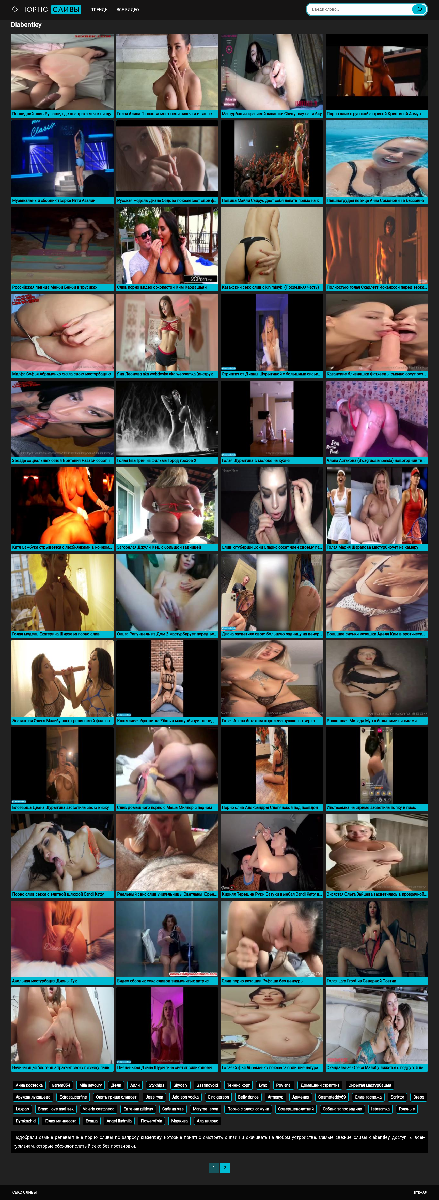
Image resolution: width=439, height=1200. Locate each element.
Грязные (407, 1109)
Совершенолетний (296, 1109)
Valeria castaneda (98, 1109)
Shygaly (180, 1085)
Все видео (128, 9)
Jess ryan (154, 1097)
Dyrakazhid (26, 1121)
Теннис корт (238, 1085)
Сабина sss (173, 1109)
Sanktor (397, 1097)
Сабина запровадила (342, 1109)
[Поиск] (419, 9)
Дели (116, 1085)
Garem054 (61, 1085)
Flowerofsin (151, 1121)
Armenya (275, 1097)
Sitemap (420, 1192)
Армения (300, 1097)
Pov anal (283, 1085)
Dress (418, 1097)
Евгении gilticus (138, 1109)
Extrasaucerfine (73, 1097)
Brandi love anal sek (56, 1109)
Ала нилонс (207, 1121)
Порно (49, 9)
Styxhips (156, 1085)
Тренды (100, 9)
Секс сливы (24, 1192)
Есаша (92, 1121)
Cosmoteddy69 (332, 1097)
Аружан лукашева (33, 1097)
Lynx (263, 1085)
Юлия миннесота (60, 1121)
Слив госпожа (368, 1097)
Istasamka (380, 1109)
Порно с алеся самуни (248, 1109)
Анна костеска (29, 1085)
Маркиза (179, 1121)
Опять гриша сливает (116, 1097)
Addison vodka (185, 1097)
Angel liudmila (119, 1121)
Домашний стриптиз (320, 1085)
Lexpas (22, 1109)
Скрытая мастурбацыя (370, 1085)
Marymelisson (205, 1109)
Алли (135, 1085)
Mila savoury (90, 1085)
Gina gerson (218, 1097)
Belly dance (248, 1097)
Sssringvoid (207, 1085)
